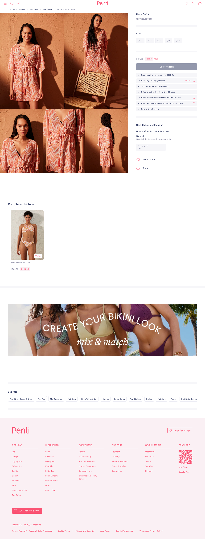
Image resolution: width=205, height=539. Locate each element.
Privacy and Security (84, 531)
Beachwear (34, 9)
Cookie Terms (64, 531)
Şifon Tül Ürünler (89, 399)
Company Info (85, 471)
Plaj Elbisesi (135, 399)
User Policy (105, 531)
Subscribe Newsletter (29, 511)
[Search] (12, 3)
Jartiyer (15, 456)
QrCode (185, 457)
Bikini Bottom (51, 476)
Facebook (149, 456)
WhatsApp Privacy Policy (151, 531)
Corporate (85, 445)
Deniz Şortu (119, 399)
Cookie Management (124, 531)
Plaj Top (41, 399)
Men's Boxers (51, 481)
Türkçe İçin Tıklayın (182, 430)
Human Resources (87, 466)
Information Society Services (88, 477)
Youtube (149, 466)
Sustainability (85, 456)
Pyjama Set (17, 466)
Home (12, 9)
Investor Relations (87, 461)
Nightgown (17, 461)
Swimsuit (49, 456)
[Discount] (18, 3)
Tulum (173, 399)
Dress (48, 485)
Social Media (153, 445)
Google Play (184, 472)
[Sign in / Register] (193, 3)
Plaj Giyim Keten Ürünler (21, 399)
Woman (22, 9)
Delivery (115, 456)
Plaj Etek (71, 399)
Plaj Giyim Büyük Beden (192, 399)
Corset (15, 476)
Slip (14, 485)
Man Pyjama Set (19, 490)
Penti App (184, 445)
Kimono (105, 399)
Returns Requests (120, 461)
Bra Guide (16, 495)
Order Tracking (119, 466)
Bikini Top (49, 471)
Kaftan (149, 399)
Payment (116, 452)
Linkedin (149, 471)
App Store (183, 467)
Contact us (117, 471)
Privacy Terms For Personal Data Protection (32, 531)
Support (117, 445)
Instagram (150, 452)
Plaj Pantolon (56, 399)
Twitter (148, 461)
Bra (13, 452)
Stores (82, 452)
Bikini (47, 452)
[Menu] (5, 3)
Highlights (52, 445)
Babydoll (16, 481)
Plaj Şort (161, 399)
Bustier (15, 471)
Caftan (59, 9)
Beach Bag (50, 490)
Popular (17, 445)
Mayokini (49, 466)
